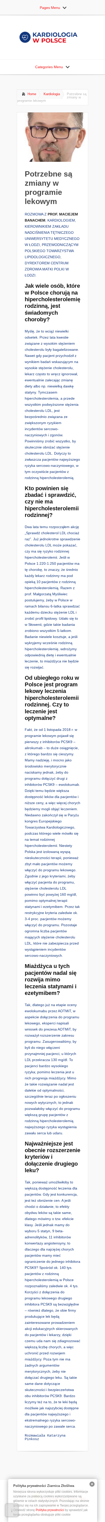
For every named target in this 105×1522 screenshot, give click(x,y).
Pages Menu (50, 8)
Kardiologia (52, 94)
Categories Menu (49, 67)
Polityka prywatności (50, 1510)
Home (32, 94)
